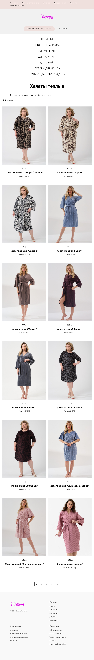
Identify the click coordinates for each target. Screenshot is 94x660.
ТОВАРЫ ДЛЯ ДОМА (46, 68)
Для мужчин (53, 613)
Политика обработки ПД (57, 644)
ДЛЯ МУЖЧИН (46, 56)
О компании (14, 3)
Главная (13, 95)
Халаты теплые (45, 95)
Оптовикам (46, 3)
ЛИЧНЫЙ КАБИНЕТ (17, 6)
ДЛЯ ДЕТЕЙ (46, 62)
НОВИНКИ (47, 39)
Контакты (73, 3)
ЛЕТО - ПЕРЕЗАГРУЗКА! (47, 45)
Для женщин (27, 95)
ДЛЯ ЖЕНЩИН (46, 50)
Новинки (52, 606)
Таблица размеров (55, 630)
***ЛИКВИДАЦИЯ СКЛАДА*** (47, 74)
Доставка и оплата (60, 3)
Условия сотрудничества (30, 3)
